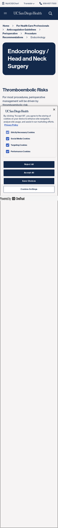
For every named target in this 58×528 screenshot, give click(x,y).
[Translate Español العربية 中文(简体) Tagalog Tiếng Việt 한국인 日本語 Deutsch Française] (29, 3)
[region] (29, 317)
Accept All (29, 173)
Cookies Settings (29, 189)
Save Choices (29, 181)
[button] (5, 13)
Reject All (29, 164)
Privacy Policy (11, 125)
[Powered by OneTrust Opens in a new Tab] (12, 199)
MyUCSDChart (12, 3)
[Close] (54, 109)
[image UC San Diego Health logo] (28, 13)
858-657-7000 (49, 3)
